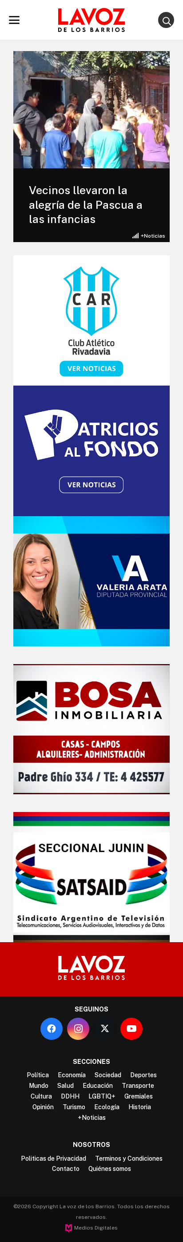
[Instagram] (78, 1029)
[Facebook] (51, 1029)
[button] (14, 20)
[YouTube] (131, 1029)
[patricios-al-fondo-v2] (91, 451)
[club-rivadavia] (91, 320)
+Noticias (153, 236)
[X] (105, 1029)
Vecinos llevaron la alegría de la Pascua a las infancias (86, 204)
